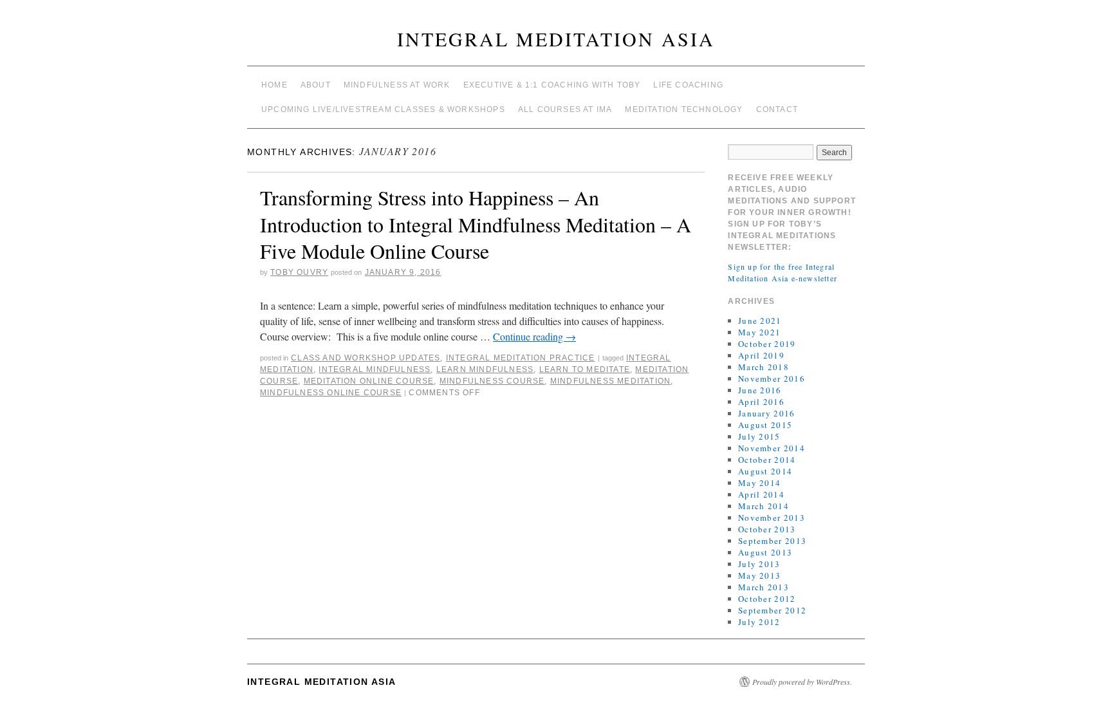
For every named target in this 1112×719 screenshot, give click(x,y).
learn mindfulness (484, 369)
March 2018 (763, 367)
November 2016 (771, 378)
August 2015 (765, 425)
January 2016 (766, 413)
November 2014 (771, 448)
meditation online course (369, 381)
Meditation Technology (684, 109)
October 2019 (767, 344)
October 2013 (767, 529)
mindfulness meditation (610, 381)
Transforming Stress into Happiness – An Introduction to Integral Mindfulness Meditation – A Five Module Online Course (475, 224)
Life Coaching (688, 84)
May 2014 (759, 483)
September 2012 (772, 610)
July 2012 (759, 622)
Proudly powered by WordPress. (802, 682)
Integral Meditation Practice (520, 357)
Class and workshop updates (365, 357)
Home (274, 84)
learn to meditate (584, 369)
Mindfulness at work (397, 84)
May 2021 (759, 332)
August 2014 (765, 471)
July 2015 (759, 436)
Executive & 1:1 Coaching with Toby (552, 84)
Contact (777, 109)
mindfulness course (492, 381)
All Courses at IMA (565, 109)
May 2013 (759, 575)
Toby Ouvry (299, 272)
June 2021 (760, 320)
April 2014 (761, 494)
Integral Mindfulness (375, 369)
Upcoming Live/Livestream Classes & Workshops (383, 109)
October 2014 (767, 459)
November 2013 (771, 517)
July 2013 (759, 564)
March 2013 (763, 587)
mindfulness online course (331, 392)
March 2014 (763, 506)
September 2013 (772, 540)
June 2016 (760, 390)
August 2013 (765, 552)
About (316, 84)
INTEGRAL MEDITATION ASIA (556, 38)
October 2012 (767, 598)
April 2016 (761, 401)
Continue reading (534, 336)
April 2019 (761, 355)
